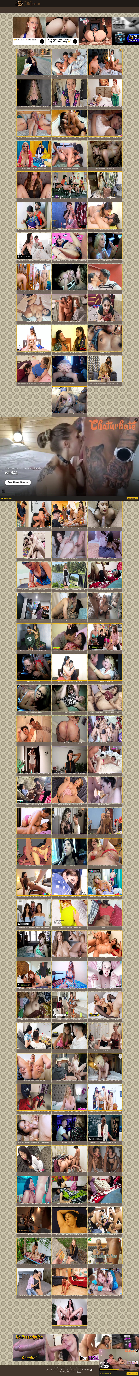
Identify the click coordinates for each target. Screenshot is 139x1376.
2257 (91, 1370)
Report (79, 1372)
